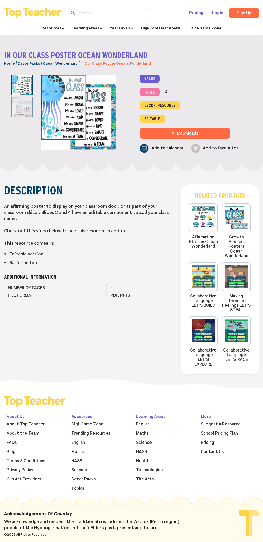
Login (217, 13)
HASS (76, 461)
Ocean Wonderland (60, 63)
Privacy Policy (20, 470)
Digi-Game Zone (206, 28)
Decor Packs (29, 63)
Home (9, 63)
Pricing (196, 13)
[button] (161, 148)
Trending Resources (90, 433)
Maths (77, 452)
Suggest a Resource (221, 424)
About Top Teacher (26, 424)
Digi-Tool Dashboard (160, 28)
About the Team (23, 433)
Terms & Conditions (26, 461)
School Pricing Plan (219, 433)
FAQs (12, 442)
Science (79, 470)
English (78, 442)
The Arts (145, 479)
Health (142, 461)
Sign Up (244, 13)
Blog (11, 452)
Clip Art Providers (24, 479)
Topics (77, 488)
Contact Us (212, 452)
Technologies (149, 470)
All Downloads (185, 133)
